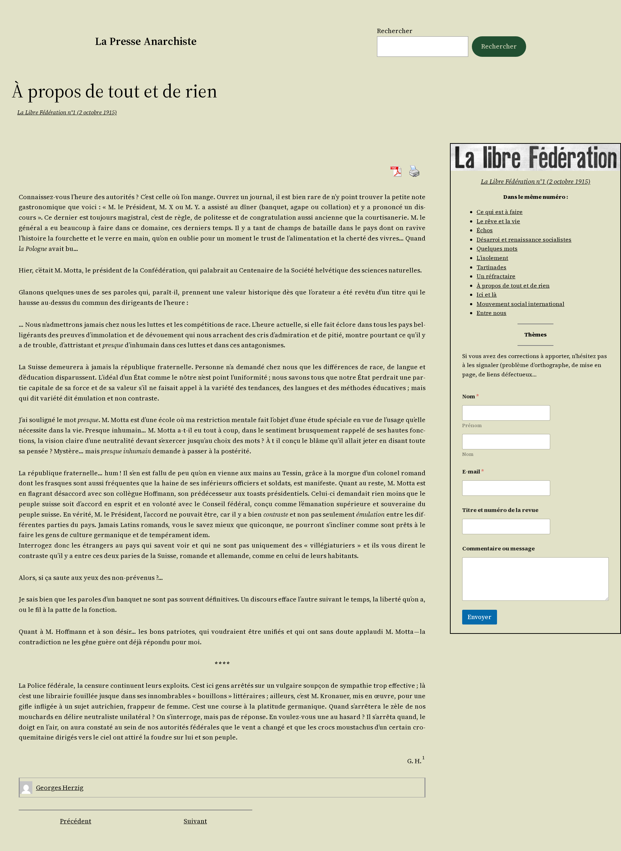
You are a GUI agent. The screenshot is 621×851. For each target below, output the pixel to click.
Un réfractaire (496, 276)
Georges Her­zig (59, 787)
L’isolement (492, 258)
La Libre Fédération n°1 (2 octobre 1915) (67, 112)
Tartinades (491, 267)
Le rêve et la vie (498, 221)
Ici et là (487, 294)
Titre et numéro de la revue (500, 510)
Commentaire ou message (498, 548)
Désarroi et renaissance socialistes (524, 239)
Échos (485, 230)
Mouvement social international (520, 304)
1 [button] (423, 757)
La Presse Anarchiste (146, 41)
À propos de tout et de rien (513, 285)
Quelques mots (497, 248)
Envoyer (480, 617)
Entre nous (491, 313)
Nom (468, 454)
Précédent (75, 820)
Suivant (195, 820)
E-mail (473, 471)
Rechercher (395, 30)
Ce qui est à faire (500, 212)
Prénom (472, 425)
